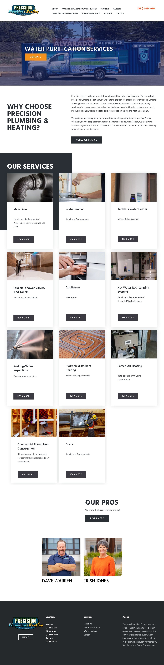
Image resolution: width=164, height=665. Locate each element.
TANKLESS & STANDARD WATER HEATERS (79, 9)
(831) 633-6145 (51, 627)
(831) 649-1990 (146, 8)
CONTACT (120, 13)
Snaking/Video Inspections (65, 13)
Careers (117, 9)
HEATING (108, 13)
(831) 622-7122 (51, 641)
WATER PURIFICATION (91, 13)
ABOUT (55, 9)
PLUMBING (105, 9)
